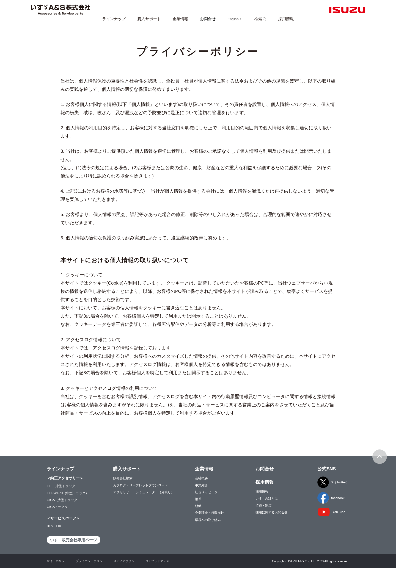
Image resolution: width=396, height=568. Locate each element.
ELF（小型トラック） (62, 486)
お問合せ (208, 19)
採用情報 (262, 491)
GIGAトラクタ (57, 507)
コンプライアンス (157, 561)
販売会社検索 (122, 478)
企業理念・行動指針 (209, 513)
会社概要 (201, 478)
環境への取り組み (208, 520)
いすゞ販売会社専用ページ (73, 540)
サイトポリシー (57, 561)
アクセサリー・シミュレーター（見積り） (143, 492)
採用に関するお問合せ (272, 512)
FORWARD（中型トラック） (68, 493)
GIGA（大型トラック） (63, 500)
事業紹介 (201, 485)
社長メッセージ (206, 492)
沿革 (198, 499)
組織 (198, 506)
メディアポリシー (125, 561)
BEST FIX (54, 526)
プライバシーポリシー (90, 561)
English (233, 19)
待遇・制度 (264, 505)
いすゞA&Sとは (267, 498)
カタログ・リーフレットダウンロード (140, 485)
